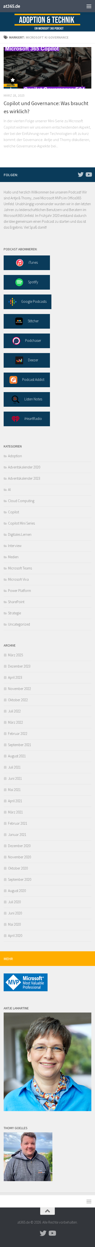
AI (9, 489)
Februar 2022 (17, 733)
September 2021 (19, 744)
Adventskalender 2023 (24, 478)
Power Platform (19, 590)
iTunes (33, 262)
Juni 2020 (15, 913)
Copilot (13, 512)
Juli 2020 (14, 902)
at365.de (11, 6)
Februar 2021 (17, 823)
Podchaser (33, 340)
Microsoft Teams (20, 568)
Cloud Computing (21, 500)
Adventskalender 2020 (24, 467)
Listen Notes (33, 399)
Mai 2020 (14, 924)
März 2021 (15, 812)
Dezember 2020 (19, 845)
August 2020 (17, 890)
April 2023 (15, 677)
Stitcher (33, 321)
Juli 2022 (14, 711)
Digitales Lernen (19, 534)
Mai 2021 (14, 789)
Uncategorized (19, 624)
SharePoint (16, 601)
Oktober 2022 (18, 700)
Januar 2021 (17, 834)
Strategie (14, 613)
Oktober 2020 (18, 868)
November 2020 (19, 857)
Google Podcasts (34, 301)
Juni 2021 (15, 778)
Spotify (33, 282)
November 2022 (19, 688)
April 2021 (15, 801)
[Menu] (89, 6)
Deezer (33, 360)
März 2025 (15, 655)
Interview (14, 545)
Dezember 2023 (19, 666)
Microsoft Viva (18, 579)
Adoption (15, 456)
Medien (13, 557)
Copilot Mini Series (21, 523)
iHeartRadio (33, 418)
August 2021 (17, 756)
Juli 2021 (14, 767)
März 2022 (15, 722)
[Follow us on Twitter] (81, 174)
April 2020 (15, 935)
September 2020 (19, 879)
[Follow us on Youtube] (88, 174)
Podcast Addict (33, 379)
